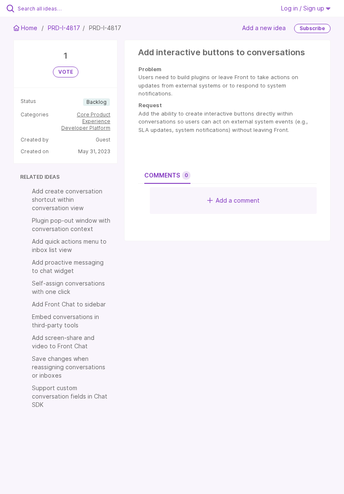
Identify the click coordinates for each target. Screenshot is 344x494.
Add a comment (238, 200)
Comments (166, 175)
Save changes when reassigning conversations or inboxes (68, 367)
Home (29, 27)
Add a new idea (264, 27)
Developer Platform (85, 128)
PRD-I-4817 (64, 27)
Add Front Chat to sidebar (69, 304)
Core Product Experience (93, 117)
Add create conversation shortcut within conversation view (67, 199)
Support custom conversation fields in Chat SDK (69, 396)
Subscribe (312, 28)
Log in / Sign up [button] (303, 8)
